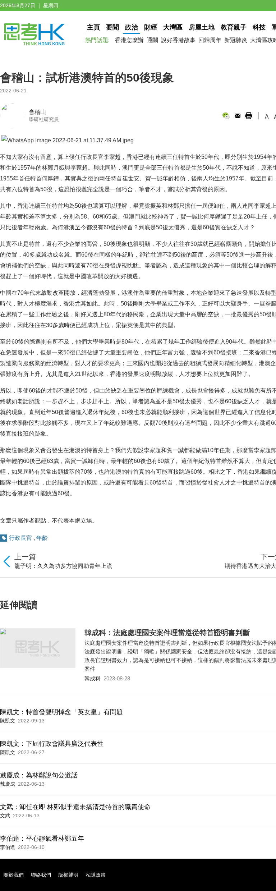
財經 (150, 27)
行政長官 (20, 538)
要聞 (112, 27)
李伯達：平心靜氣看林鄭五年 (42, 838)
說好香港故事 (178, 40)
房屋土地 (202, 27)
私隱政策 (96, 875)
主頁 (93, 27)
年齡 (42, 538)
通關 (152, 40)
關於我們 (14, 875)
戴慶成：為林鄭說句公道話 (39, 775)
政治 (131, 27)
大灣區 (173, 27)
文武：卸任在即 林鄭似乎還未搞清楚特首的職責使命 (75, 806)
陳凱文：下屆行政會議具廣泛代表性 (52, 743)
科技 (259, 27)
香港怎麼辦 (129, 40)
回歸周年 (209, 40)
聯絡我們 (41, 875)
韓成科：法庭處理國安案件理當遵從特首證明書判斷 (167, 633)
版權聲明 (68, 875)
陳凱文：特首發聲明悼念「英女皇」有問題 (61, 712)
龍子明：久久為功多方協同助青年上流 (63, 566)
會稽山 (37, 112)
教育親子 (234, 27)
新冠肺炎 (235, 40)
